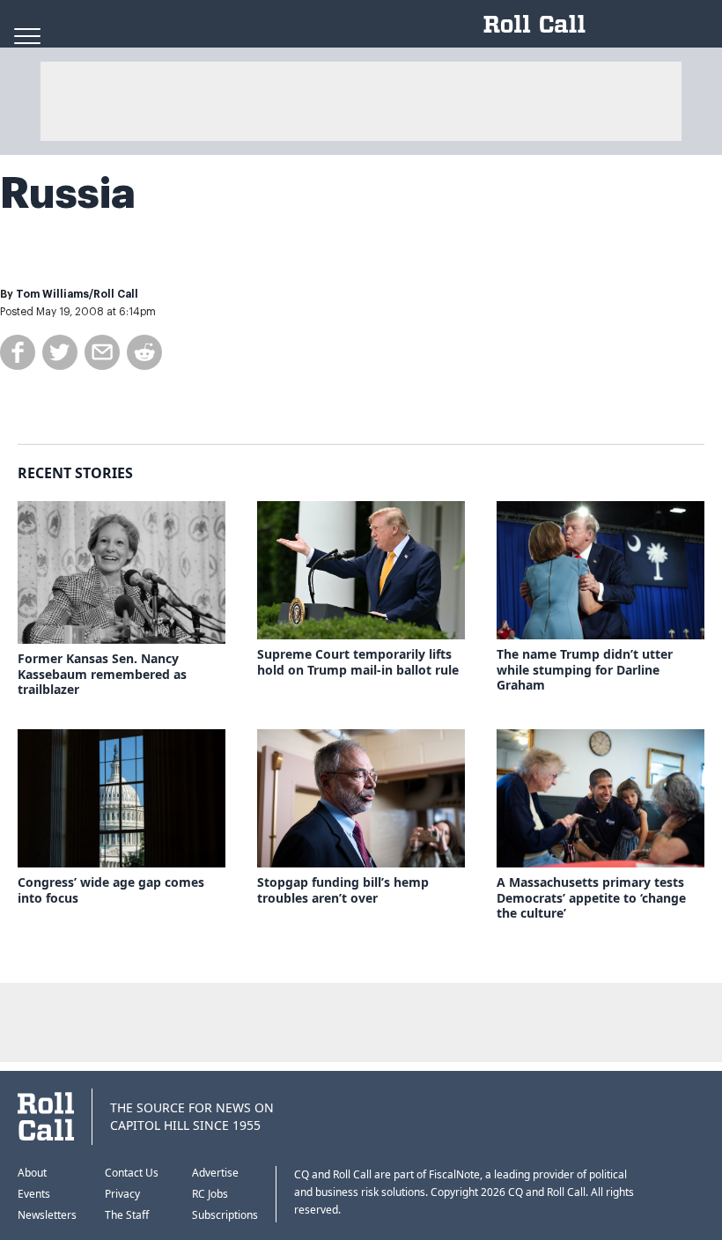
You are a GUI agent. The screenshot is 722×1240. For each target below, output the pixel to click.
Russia (68, 194)
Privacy (122, 1193)
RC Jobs (210, 1193)
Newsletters (47, 1214)
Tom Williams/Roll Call (77, 294)
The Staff (127, 1214)
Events (34, 1193)
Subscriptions (225, 1214)
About (32, 1172)
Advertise (215, 1172)
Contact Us (131, 1172)
